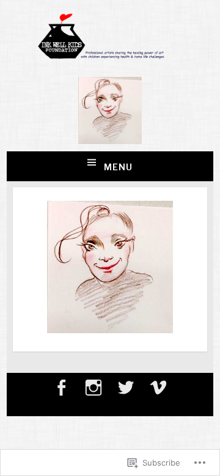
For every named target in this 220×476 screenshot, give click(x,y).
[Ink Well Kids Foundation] (110, 56)
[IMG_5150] (110, 329)
